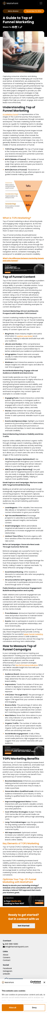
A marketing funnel (10, 114)
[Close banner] (44, 982)
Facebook (7, 968)
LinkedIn (6, 974)
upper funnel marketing (33, 634)
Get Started (23, 925)
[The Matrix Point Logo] (10, 3)
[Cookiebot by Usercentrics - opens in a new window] (31, 982)
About (5, 954)
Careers (6, 957)
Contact (6, 960)
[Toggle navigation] (41, 3)
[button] (21, 27)
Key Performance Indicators (27, 665)
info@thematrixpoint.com (16, 946)
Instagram (7, 971)
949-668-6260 (11, 944)
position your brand (25, 336)
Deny (34, 1008)
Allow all (12, 1008)
